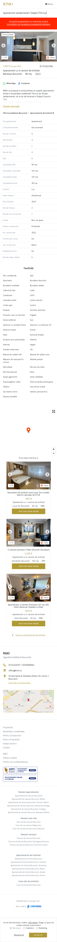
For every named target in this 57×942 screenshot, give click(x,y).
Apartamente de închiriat (28, 855)
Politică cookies (10, 758)
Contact (6, 747)
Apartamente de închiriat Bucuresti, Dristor (28, 875)
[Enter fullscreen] (54, 411)
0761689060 (28, 665)
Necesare (17, 928)
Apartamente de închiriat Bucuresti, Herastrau (28, 865)
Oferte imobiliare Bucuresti (15, 113)
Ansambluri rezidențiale (13, 731)
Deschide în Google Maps (20, 683)
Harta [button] (52, 57)
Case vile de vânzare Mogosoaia (28, 825)
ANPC (5, 754)
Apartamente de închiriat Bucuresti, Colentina (28, 862)
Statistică (30, 928)
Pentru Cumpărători (12, 735)
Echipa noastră (10, 743)
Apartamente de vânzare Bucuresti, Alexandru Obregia (28, 806)
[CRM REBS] (34, 906)
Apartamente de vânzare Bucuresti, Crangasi (28, 809)
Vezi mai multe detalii (28, 511)
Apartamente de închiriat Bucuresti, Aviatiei (28, 872)
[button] (3, 45)
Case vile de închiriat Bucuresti (29, 885)
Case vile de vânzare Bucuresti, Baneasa (28, 829)
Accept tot (38, 935)
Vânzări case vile (28, 818)
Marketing (43, 928)
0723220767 (14, 665)
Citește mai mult (11, 106)
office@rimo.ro (15, 670)
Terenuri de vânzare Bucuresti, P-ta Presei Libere (29, 845)
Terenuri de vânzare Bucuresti (28, 838)
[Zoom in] (54, 449)
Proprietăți (8, 727)
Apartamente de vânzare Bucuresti (28, 796)
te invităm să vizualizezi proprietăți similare (28, 24)
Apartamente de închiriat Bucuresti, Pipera (28, 869)
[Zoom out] (54, 453)
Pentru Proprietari (11, 739)
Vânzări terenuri (28, 834)
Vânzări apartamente (28, 792)
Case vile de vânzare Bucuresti (28, 822)
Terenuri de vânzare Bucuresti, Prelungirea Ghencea (28, 842)
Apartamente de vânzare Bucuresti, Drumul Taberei (28, 802)
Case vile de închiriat (29, 881)
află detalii (32, 922)
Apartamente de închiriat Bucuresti (28, 859)
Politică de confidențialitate (15, 762)
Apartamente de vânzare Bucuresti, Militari (28, 799)
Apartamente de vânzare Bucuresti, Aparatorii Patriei (28, 812)
